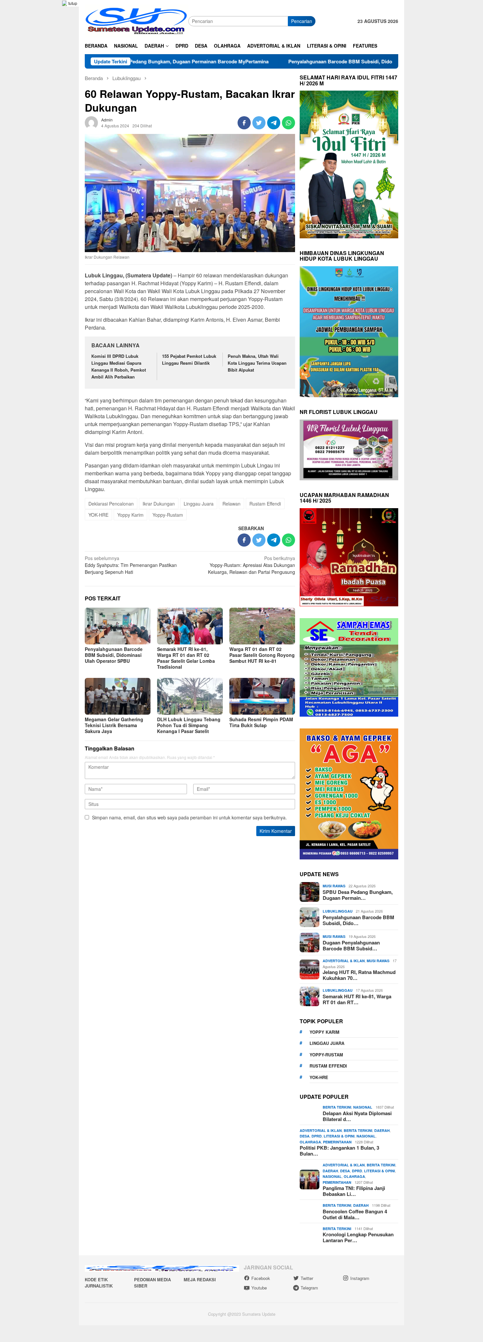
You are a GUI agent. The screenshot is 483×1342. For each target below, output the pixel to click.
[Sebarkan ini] (244, 122)
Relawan (231, 503)
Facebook (260, 1278)
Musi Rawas (334, 885)
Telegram (309, 1288)
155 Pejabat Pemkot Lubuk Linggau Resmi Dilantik (189, 359)
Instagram (359, 1278)
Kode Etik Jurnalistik (99, 1282)
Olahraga (310, 1141)
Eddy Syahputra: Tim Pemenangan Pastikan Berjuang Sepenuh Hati (131, 565)
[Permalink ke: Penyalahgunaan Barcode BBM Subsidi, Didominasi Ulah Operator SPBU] (117, 626)
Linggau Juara (199, 503)
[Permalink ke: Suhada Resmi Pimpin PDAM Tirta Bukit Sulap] (262, 696)
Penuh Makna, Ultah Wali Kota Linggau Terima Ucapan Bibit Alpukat (257, 363)
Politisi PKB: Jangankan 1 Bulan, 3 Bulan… (339, 1151)
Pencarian (301, 21)
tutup (72, 3)
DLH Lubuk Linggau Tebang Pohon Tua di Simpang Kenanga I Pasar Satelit (188, 725)
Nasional (362, 1107)
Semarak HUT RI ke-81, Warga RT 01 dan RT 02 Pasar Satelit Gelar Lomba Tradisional (186, 658)
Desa (305, 1136)
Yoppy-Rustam (167, 514)
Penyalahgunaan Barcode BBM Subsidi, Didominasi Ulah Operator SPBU (318, 61)
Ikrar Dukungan (159, 503)
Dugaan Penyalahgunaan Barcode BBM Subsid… (351, 945)
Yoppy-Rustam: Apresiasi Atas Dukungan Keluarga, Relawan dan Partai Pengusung (251, 565)
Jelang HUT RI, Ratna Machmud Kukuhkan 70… (359, 975)
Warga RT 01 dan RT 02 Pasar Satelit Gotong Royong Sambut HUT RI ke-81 (262, 655)
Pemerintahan (337, 1141)
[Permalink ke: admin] (91, 122)
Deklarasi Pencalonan (111, 503)
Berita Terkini (337, 1107)
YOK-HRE (98, 514)
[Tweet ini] (258, 122)
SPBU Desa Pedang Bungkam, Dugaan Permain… (358, 895)
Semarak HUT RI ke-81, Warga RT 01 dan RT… (357, 999)
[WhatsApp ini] (288, 122)
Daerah (382, 1130)
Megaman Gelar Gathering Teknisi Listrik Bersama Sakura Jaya (114, 725)
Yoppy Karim (130, 514)
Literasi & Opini (339, 1136)
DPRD (316, 1136)
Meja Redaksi (200, 1279)
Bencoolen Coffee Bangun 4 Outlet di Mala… (355, 1214)
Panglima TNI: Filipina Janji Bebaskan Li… (354, 1191)
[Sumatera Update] (136, 20)
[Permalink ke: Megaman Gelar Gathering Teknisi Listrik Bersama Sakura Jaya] (117, 696)
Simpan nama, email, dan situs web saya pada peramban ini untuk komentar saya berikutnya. (189, 817)
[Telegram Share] (273, 122)
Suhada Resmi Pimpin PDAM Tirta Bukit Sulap (261, 722)
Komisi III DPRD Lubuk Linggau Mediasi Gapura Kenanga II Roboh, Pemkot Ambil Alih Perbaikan (118, 366)
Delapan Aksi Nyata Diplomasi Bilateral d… (357, 1116)
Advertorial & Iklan (344, 960)
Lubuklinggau (338, 911)
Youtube (259, 1288)
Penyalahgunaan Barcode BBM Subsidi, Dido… (358, 920)
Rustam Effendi (265, 503)
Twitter (307, 1278)
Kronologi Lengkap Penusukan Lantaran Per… (358, 1237)
